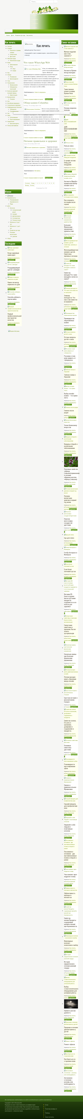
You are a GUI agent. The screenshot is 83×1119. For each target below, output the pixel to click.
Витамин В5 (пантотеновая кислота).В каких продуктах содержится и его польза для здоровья (70, 600)
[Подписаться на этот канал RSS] (58, 40)
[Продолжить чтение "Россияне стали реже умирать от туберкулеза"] (71, 350)
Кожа (8, 62)
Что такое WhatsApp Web (37, 62)
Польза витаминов (12, 125)
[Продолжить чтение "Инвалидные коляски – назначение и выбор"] (71, 936)
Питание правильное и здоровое (40, 141)
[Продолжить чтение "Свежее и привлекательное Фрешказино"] (71, 780)
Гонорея (12, 99)
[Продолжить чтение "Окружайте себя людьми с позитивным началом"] (71, 819)
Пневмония (13, 77)
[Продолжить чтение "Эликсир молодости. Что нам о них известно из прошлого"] (71, 290)
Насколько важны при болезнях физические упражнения (70, 657)
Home (8, 35)
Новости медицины (14, 258)
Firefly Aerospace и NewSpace (70, 553)
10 (53, 183)
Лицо (13, 68)
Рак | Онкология (69, 236)
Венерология (11, 97)
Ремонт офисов (69, 1044)
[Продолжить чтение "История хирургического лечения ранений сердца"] (71, 956)
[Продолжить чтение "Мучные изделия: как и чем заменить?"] (71, 47)
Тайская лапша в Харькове (70, 375)
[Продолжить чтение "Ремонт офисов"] (69, 1041)
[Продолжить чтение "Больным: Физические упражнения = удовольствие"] (71, 218)
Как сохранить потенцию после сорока (69, 202)
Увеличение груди (15, 60)
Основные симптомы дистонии (67, 747)
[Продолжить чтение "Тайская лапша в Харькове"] (71, 370)
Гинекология (11, 83)
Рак (8, 73)
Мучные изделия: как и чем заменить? (70, 53)
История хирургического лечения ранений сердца (70, 964)
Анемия (14, 214)
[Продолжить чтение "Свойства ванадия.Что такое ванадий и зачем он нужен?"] (71, 266)
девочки (14, 236)
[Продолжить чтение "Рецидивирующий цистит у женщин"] (14, 263)
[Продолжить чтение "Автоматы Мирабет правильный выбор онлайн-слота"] (71, 176)
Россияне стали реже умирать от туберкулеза (70, 358)
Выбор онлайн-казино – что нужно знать (71, 395)
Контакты (35, 23)
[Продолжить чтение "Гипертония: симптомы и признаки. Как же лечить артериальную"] (71, 619)
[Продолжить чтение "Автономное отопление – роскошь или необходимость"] (71, 1072)
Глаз (8, 81)
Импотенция (13, 95)
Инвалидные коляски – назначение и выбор (71, 943)
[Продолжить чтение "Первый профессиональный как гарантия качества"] (14, 308)
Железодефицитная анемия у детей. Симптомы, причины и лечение (71, 252)
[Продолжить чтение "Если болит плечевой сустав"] (71, 565)
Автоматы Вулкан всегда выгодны (70, 71)
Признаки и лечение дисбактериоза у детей (71, 1029)
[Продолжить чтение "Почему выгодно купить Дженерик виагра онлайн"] (71, 671)
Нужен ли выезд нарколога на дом (14, 283)
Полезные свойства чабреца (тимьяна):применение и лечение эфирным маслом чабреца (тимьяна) (72, 474)
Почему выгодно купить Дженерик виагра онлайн (70, 679)
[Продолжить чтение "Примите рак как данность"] (71, 1004)
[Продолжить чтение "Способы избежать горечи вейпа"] (14, 293)
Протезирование (15, 119)
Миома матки (14, 85)
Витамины (37, 171)
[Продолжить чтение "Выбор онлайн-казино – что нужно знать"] (71, 388)
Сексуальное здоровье (14, 105)
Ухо (8, 113)
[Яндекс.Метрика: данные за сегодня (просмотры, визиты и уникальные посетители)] (13, 331)
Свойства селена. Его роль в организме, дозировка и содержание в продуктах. (70, 725)
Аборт (9, 238)
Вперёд (27, 185)
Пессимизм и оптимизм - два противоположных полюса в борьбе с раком (70, 855)
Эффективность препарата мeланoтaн (69, 895)
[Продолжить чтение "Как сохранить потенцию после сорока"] (71, 196)
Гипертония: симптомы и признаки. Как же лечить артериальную (70, 629)
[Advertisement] (13, 158)
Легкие (9, 75)
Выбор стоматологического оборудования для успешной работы (71, 989)
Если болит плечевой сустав (70, 570)
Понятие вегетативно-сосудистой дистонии (68, 521)
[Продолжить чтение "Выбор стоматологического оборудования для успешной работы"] (71, 980)
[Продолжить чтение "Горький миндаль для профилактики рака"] (71, 799)
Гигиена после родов (69, 411)
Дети (12, 35)
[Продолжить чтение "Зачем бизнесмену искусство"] (71, 421)
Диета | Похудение (70, 61)
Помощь (47, 1113)
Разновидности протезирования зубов (69, 766)
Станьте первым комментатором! (33, 99)
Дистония (12, 56)
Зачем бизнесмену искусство (70, 426)
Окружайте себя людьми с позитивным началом (69, 827)
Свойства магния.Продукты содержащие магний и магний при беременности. (70, 922)
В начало (27, 183)
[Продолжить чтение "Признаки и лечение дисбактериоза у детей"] (71, 1023)
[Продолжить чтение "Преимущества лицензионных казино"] (71, 314)
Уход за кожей (69, 1066)
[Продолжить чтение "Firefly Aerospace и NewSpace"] (71, 548)
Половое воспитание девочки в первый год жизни (70, 499)
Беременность (11, 198)
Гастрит (9, 46)
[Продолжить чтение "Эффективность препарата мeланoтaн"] (71, 889)
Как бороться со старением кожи (69, 1060)
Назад (32, 183)
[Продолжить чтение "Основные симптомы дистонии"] (71, 741)
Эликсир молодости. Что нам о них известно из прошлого (70, 298)
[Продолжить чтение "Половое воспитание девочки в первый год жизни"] (71, 491)
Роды (11, 204)
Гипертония (13, 54)
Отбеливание (14, 117)
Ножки (14, 70)
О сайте (34, 27)
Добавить (35, 19)
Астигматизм (16, 218)
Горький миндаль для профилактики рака (70, 805)
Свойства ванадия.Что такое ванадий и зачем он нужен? (71, 275)
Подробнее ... (11, 260)
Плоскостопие (16, 220)
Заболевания (14, 64)
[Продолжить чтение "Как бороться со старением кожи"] (71, 1055)
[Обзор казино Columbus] (32, 109)
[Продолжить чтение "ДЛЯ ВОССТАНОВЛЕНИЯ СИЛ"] (71, 121)
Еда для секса (69, 537)
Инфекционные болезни (14, 107)
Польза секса (68, 145)
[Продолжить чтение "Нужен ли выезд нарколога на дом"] (14, 278)
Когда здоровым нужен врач (13, 254)
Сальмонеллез (14, 111)
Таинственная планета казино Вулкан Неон (69, 91)
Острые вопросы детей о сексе (70, 338)
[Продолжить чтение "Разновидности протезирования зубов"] (71, 760)
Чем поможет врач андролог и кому (70, 875)
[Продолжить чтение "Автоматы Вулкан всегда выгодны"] (71, 66)
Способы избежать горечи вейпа (14, 298)
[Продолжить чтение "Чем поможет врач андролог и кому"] (71, 870)
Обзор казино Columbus (36, 102)
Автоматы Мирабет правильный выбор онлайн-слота (70, 183)
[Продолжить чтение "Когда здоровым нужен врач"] (14, 248)
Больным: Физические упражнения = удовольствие (69, 228)
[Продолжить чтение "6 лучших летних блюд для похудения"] (71, 156)
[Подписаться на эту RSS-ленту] (20, 328)
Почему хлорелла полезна (70, 109)
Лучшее (34, 15)
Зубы (8, 115)
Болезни (12, 208)
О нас (46, 1105)
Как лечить (72, 59)
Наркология (10, 121)
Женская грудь (11, 58)
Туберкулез (13, 109)
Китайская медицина (13, 103)
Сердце (9, 48)
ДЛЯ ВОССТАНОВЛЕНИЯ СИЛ (70, 128)
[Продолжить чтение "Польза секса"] (68, 142)
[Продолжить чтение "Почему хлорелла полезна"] (71, 103)
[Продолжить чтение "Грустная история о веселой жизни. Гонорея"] (71, 692)
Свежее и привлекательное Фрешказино (70, 787)
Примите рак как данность (70, 1011)
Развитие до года (20, 35)
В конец (32, 185)
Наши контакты (49, 1117)
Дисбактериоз (16, 216)
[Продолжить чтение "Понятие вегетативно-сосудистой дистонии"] (71, 513)
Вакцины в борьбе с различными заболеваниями (71, 446)
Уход (11, 66)
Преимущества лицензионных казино (69, 320)
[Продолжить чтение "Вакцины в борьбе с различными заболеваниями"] (71, 438)
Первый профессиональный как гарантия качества (14, 316)
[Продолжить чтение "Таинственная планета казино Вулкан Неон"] (71, 84)
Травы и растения (70, 484)
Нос (8, 101)
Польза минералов (70, 284)
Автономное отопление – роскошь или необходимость (69, 1080)
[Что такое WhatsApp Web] (33, 69)
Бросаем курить (14, 123)
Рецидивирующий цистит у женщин (14, 268)
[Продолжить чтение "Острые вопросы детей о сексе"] (71, 333)
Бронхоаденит (14, 79)
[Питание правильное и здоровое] (35, 147)
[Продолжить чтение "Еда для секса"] (69, 534)
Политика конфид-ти (51, 1109)
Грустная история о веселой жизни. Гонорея (71, 699)
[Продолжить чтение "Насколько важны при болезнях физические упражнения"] (71, 648)
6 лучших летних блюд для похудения (70, 162)
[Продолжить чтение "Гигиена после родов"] (71, 407)
